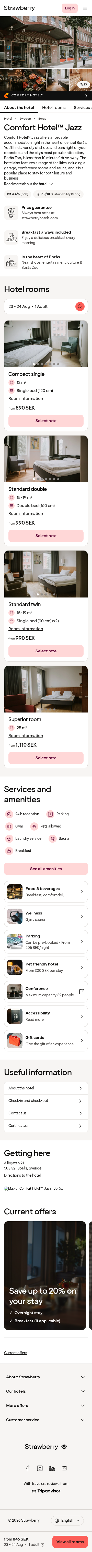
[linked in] (52, 1468)
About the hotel (19, 107)
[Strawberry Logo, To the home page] (19, 8)
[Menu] (85, 8)
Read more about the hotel (25, 184)
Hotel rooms (54, 107)
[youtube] (64, 1468)
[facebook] (28, 1468)
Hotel (8, 119)
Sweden (25, 119)
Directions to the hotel (22, 1175)
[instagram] (40, 1468)
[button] (46, 344)
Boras (42, 119)
